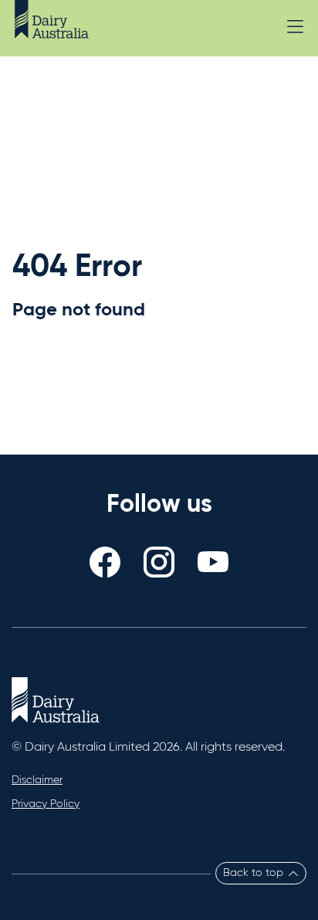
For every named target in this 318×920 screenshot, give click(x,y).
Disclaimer (37, 780)
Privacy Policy (46, 804)
